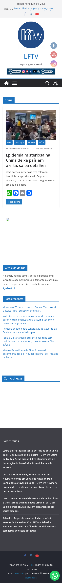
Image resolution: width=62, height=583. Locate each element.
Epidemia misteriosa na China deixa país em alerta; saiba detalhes (28, 160)
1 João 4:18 (9, 288)
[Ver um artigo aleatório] (55, 83)
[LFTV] (7, 83)
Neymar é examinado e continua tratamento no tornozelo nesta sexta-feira (30, 487)
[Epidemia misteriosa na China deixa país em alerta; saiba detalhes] (31, 125)
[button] (55, 576)
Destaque (20, 142)
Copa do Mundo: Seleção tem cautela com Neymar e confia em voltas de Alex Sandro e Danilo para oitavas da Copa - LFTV (27, 478)
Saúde (41, 142)
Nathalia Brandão (44, 148)
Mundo (31, 142)
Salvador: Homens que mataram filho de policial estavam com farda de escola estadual (29, 526)
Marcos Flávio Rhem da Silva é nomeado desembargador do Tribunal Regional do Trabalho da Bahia (30, 354)
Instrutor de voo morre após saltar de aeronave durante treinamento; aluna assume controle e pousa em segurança (29, 320)
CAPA (9, 142)
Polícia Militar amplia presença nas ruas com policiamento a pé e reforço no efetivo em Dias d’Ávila (28, 341)
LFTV (31, 56)
